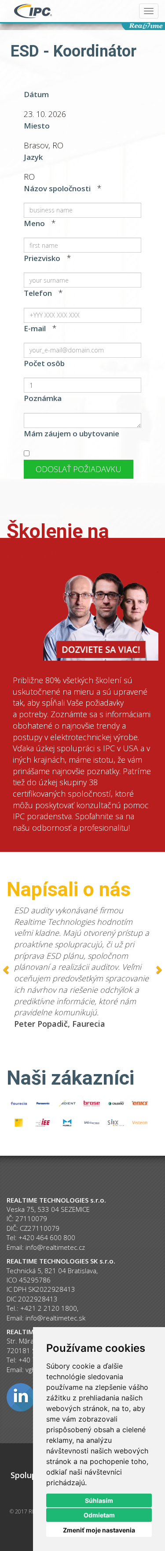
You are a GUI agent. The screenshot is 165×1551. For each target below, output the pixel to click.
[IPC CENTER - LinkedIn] (21, 1396)
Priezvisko (42, 258)
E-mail (35, 328)
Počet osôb (44, 363)
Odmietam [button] (99, 1515)
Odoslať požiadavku (78, 469)
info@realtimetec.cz (55, 1247)
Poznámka (43, 398)
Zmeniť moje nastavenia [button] (99, 1530)
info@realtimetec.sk (55, 1317)
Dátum (36, 94)
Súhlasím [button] (99, 1500)
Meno (34, 223)
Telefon (38, 293)
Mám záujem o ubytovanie (71, 433)
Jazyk (33, 157)
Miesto (37, 126)
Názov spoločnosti (57, 188)
